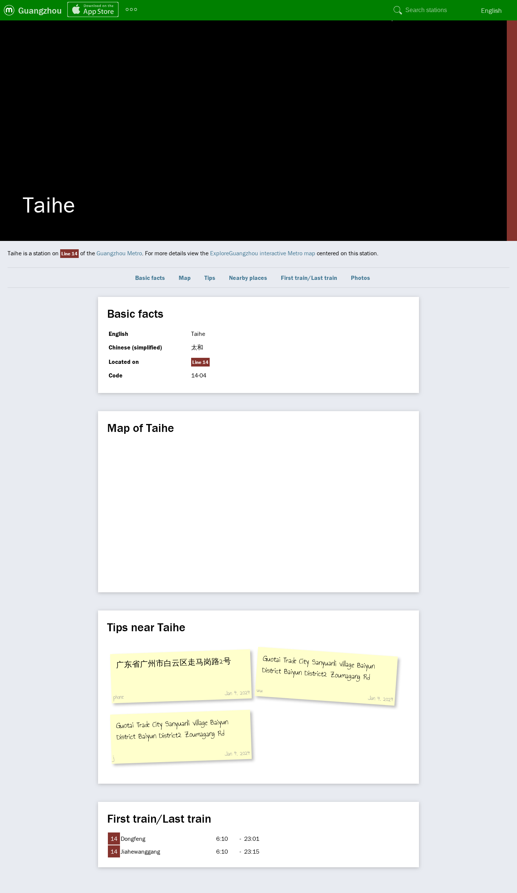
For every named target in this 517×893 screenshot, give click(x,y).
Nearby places (248, 277)
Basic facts (150, 277)
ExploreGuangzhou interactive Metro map (262, 253)
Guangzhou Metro (119, 253)
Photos (360, 277)
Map (185, 277)
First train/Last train (309, 277)
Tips (209, 277)
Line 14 (69, 253)
